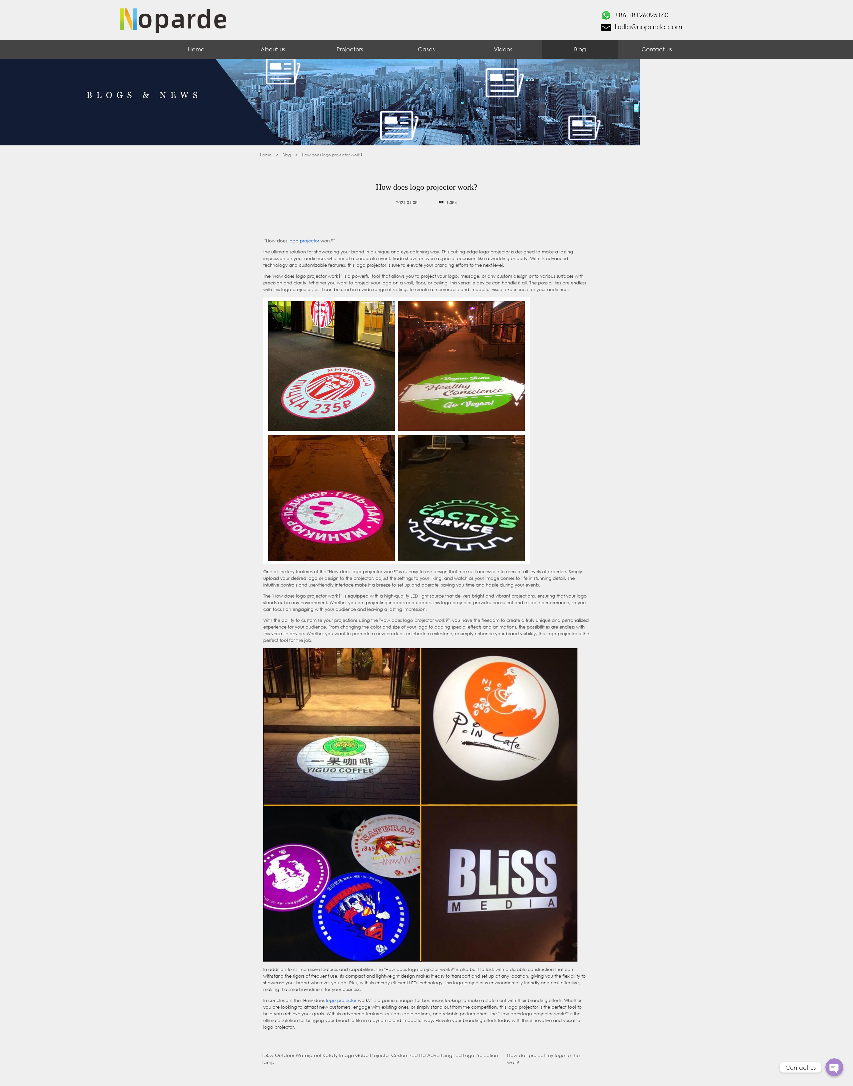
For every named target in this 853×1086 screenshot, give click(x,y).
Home (196, 49)
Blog (580, 49)
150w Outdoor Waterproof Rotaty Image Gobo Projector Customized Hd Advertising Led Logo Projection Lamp (380, 1059)
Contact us (656, 49)
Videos (503, 49)
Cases (426, 49)
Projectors (350, 49)
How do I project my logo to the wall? (543, 1059)
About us (273, 49)
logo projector (303, 241)
